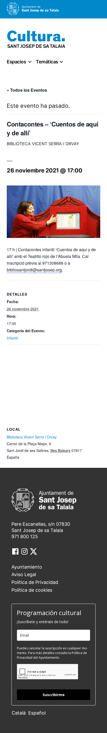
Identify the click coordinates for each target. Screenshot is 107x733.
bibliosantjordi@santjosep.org (34, 270)
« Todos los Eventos (27, 90)
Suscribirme (54, 694)
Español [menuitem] (37, 713)
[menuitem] (20, 712)
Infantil (12, 338)
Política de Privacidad (34, 582)
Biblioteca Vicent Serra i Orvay (32, 436)
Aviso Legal (23, 574)
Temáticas (47, 61)
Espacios (16, 61)
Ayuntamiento (26, 567)
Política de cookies (31, 590)
